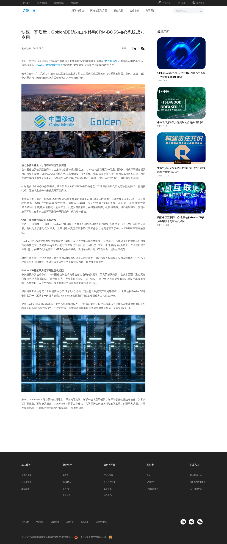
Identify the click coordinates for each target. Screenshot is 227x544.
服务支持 (118, 10)
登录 (184, 3)
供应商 (65, 475)
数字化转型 (111, 61)
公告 (149, 475)
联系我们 (40, 522)
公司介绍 (25, 522)
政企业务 (75, 3)
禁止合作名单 (109, 482)
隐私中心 (108, 495)
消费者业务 (42, 3)
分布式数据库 (55, 65)
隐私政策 (84, 522)
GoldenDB (42, 65)
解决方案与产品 (98, 10)
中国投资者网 (153, 489)
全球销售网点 (101, 522)
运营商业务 (59, 3)
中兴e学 (66, 489)
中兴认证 (66, 495)
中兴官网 (27, 3)
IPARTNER (67, 482)
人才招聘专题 (196, 489)
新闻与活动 (77, 10)
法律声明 (70, 522)
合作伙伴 (135, 10)
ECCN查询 (108, 475)
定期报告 (151, 482)
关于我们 (151, 10)
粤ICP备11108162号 (64, 537)
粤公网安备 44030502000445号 (94, 537)
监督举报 (108, 489)
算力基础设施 (196, 475)
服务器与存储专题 (198, 482)
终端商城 (166, 3)
